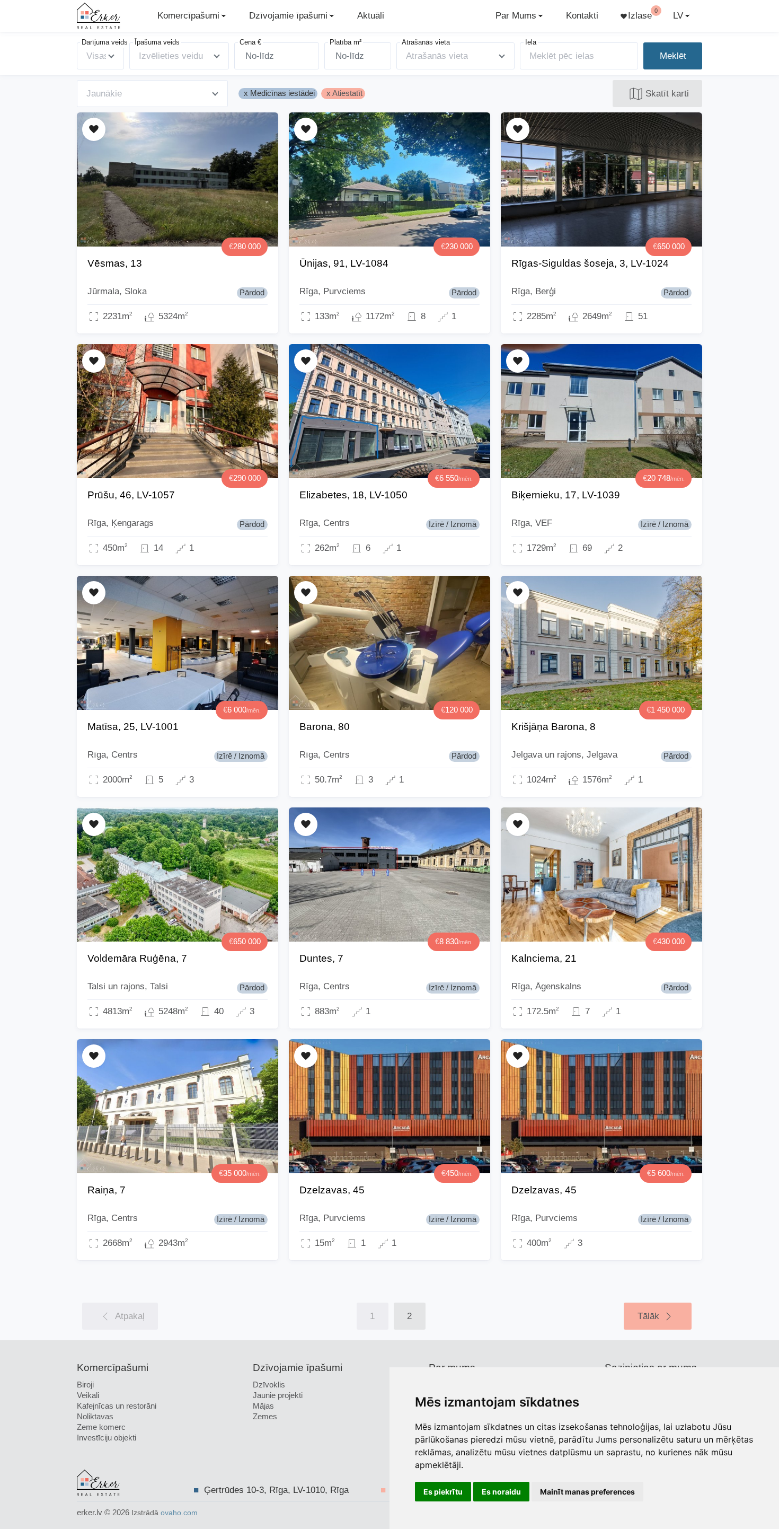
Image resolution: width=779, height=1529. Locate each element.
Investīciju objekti (106, 1437)
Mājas (263, 1405)
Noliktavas (95, 1416)
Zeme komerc (101, 1426)
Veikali (88, 1395)
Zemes (265, 1416)
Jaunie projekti (278, 1395)
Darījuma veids (105, 42)
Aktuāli (370, 16)
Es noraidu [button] (501, 1491)
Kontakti (582, 16)
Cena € (250, 42)
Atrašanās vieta (426, 42)
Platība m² (345, 42)
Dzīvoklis (269, 1384)
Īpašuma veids (157, 42)
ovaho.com (179, 1513)
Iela (530, 42)
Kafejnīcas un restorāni (116, 1405)
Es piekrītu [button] (443, 1491)
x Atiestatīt (344, 93)
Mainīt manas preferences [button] (587, 1491)
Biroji (85, 1384)
